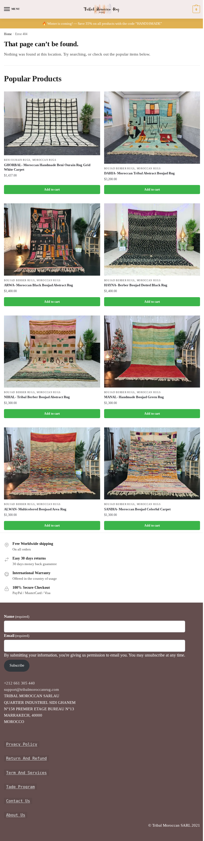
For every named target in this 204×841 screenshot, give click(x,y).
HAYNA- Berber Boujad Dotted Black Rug (135, 285)
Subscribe (17, 665)
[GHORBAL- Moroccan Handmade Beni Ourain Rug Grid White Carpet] (52, 123)
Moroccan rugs (44, 160)
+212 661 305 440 (19, 683)
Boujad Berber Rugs (119, 168)
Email (16, 635)
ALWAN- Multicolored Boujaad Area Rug (35, 509)
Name (16, 616)
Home (8, 34)
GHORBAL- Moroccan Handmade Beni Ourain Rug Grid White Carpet (47, 167)
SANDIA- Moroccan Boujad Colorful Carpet (137, 509)
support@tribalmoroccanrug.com (31, 689)
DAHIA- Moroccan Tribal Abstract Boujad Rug (139, 173)
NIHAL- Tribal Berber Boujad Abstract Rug (37, 397)
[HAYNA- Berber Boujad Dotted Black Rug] (152, 239)
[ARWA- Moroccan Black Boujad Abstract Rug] (52, 239)
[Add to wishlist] (90, 98)
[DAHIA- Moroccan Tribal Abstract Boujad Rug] (152, 127)
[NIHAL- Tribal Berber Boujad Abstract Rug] (52, 352)
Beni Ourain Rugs (17, 160)
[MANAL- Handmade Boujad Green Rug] (152, 352)
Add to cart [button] (52, 189)
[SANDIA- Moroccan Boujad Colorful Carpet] (152, 463)
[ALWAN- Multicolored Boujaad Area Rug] (52, 463)
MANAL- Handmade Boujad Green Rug (134, 397)
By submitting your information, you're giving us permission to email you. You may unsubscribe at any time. (94, 655)
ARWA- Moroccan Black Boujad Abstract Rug (38, 285)
